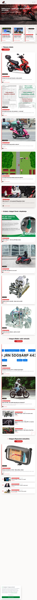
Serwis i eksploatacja (6, 199)
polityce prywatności (14, 592)
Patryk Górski (27, 40)
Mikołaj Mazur (4, 40)
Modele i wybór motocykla (18, 420)
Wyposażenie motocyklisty (6, 468)
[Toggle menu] (34, 2)
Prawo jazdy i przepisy (6, 34)
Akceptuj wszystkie (11, 597)
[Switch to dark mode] (33, 2)
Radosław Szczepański (17, 40)
